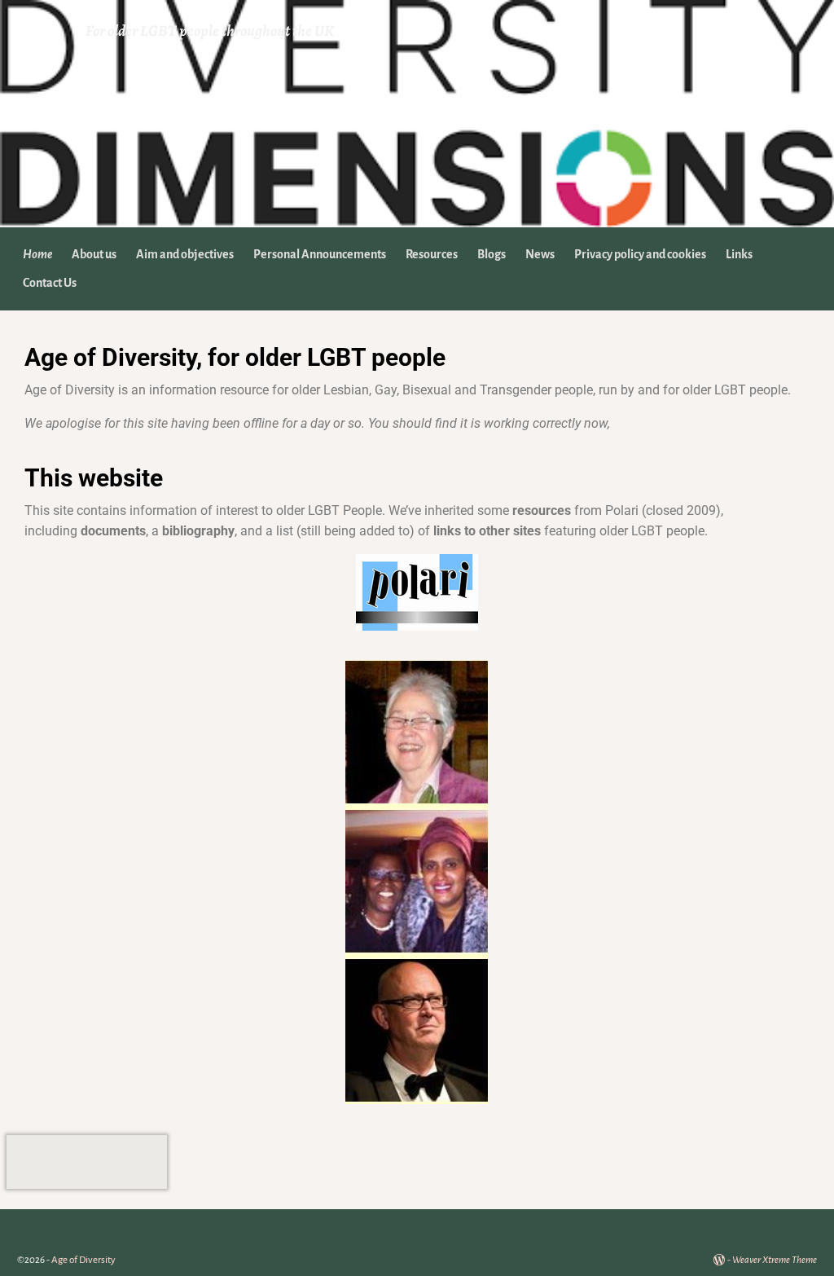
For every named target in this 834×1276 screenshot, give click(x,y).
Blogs (491, 254)
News (540, 254)
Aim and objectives (185, 254)
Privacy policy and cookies (640, 254)
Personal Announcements (319, 254)
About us (94, 254)
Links (739, 254)
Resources (432, 254)
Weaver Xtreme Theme (774, 1260)
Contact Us (50, 282)
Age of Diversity (83, 1260)
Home (37, 254)
